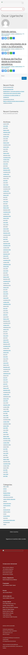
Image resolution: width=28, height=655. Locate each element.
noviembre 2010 (6, 392)
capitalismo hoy (18, 33)
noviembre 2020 (6, 212)
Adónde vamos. (8, 31)
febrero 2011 (6, 388)
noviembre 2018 (6, 245)
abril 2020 (5, 226)
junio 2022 (5, 182)
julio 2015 (5, 289)
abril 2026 (5, 128)
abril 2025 (5, 140)
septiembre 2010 (7, 396)
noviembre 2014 (6, 300)
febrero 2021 (6, 207)
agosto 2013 (6, 329)
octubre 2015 (6, 283)
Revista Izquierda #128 (8, 89)
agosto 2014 (6, 306)
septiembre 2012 (7, 350)
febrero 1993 (6, 459)
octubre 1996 (6, 407)
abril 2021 (5, 203)
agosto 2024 (6, 147)
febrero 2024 (6, 153)
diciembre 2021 (6, 186)
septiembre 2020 (7, 216)
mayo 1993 (5, 453)
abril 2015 (5, 295)
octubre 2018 (6, 247)
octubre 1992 (6, 465)
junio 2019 (5, 237)
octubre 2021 (6, 191)
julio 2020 (5, 220)
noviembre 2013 (6, 323)
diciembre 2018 (6, 243)
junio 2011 (5, 379)
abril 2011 (5, 384)
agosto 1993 (6, 446)
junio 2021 (5, 199)
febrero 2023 (6, 168)
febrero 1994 (6, 436)
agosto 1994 (6, 425)
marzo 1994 (5, 434)
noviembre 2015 (6, 281)
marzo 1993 (5, 457)
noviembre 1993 (6, 440)
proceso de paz (6, 509)
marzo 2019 (5, 241)
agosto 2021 (6, 195)
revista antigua (6, 516)
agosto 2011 (5, 375)
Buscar (2, 75)
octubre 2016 (6, 262)
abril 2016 (5, 272)
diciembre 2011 (6, 367)
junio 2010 (5, 400)
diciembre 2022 (6, 170)
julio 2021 (5, 197)
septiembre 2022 (7, 176)
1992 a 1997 (6, 486)
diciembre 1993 (6, 438)
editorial (5, 501)
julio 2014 (5, 308)
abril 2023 (5, 165)
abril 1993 (5, 455)
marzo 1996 (5, 409)
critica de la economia (8, 497)
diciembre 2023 (6, 155)
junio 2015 (5, 291)
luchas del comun (7, 503)
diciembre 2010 (6, 390)
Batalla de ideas (6, 493)
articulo (12, 33)
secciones (5, 518)
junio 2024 (5, 149)
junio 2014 (5, 310)
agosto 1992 (6, 467)
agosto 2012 (6, 352)
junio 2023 (5, 163)
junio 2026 (5, 126)
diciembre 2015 (6, 279)
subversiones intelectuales (9, 520)
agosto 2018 (6, 251)
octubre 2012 (6, 348)
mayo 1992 (5, 474)
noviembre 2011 (6, 369)
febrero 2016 (6, 277)
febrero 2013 (6, 342)
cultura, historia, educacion (9, 499)
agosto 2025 (6, 136)
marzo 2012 (5, 363)
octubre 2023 (6, 159)
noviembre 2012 (6, 346)
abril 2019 (5, 239)
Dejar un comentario (5, 33)
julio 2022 (5, 180)
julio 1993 (5, 449)
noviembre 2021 (6, 188)
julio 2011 (5, 377)
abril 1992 (5, 476)
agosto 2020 (6, 218)
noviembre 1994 (6, 419)
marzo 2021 (5, 205)
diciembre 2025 (6, 132)
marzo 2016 (5, 274)
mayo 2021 (5, 201)
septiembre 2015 (7, 285)
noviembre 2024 (6, 144)
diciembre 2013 (6, 321)
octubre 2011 (6, 371)
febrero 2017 (6, 258)
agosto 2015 (6, 287)
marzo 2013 (5, 340)
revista (4, 513)
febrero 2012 (6, 365)
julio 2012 (5, 354)
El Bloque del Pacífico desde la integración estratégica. (11, 61)
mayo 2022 (5, 184)
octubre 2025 (6, 134)
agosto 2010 (6, 398)
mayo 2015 (5, 293)
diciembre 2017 (6, 254)
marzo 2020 (6, 228)
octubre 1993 (6, 442)
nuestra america (18, 66)
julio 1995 (5, 413)
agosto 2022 (6, 178)
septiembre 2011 (6, 373)
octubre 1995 (6, 411)
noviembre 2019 (6, 235)
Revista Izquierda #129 (8, 87)
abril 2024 (5, 151)
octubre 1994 (6, 421)
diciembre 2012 (6, 344)
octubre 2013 (6, 325)
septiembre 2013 (7, 327)
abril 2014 (5, 314)
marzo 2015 (5, 298)
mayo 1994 (5, 430)
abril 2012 (5, 360)
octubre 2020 (6, 214)
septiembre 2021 (7, 193)
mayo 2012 (5, 358)
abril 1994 (5, 432)
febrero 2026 (6, 130)
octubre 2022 (6, 174)
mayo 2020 (5, 224)
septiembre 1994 (7, 423)
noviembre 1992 (6, 463)
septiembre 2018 (7, 249)
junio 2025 (5, 138)
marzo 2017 (5, 256)
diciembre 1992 (6, 461)
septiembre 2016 (7, 264)
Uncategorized (6, 522)
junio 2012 (5, 356)
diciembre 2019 (6, 233)
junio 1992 (5, 472)
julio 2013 (5, 331)
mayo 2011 (5, 381)
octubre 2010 (6, 394)
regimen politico (6, 511)
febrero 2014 (6, 319)
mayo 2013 (5, 335)
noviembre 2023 (6, 157)
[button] (23, 3)
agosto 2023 (6, 161)
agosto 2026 (6, 123)
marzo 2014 (5, 316)
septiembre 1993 (7, 444)
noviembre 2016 (6, 260)
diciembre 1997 (6, 405)
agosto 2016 (6, 266)
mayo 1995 (5, 415)
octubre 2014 (6, 302)
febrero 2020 (6, 230)
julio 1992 (5, 470)
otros (4, 507)
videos (4, 524)
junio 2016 (5, 268)
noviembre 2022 (6, 172)
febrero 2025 (6, 142)
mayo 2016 (5, 270)
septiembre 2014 (7, 304)
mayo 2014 (5, 312)
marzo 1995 (5, 417)
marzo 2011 (5, 386)
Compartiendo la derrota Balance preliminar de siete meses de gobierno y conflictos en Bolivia (13, 101)
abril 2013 (5, 337)
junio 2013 (5, 333)
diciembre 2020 (6, 209)
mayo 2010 (5, 402)
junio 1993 (5, 451)
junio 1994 (5, 428)
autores (5, 490)
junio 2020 (5, 222)
